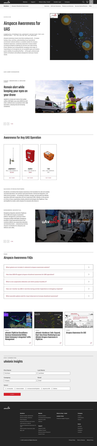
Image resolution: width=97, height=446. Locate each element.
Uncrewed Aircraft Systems (33, 388)
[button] (17, 6)
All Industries (10, 388)
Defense (55, 388)
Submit (12, 394)
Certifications (81, 417)
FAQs (90, 6)
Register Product (42, 430)
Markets (25, 2)
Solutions (22, 413)
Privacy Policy (72, 440)
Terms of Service (81, 440)
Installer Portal (60, 416)
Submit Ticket (41, 434)
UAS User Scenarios (56, 6)
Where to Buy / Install (44, 2)
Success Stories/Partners (81, 6)
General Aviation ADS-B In (26, 417)
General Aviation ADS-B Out (26, 415)
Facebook (80, 428)
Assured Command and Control (27, 421)
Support (33, 2)
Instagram (80, 430)
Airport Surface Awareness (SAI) (27, 428)
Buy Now (12, 178)
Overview (46, 6)
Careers (79, 415)
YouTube (80, 426)
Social (79, 424)
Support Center (41, 428)
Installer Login (57, 2)
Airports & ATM (46, 388)
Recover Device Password (44, 432)
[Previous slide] (5, 124)
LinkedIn (80, 432)
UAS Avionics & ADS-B (25, 423)
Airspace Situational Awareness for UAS (28, 426)
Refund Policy (90, 440)
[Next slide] (8, 124)
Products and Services (67, 6)
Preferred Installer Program (63, 418)
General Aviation (20, 388)
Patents (79, 419)
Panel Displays (23, 419)
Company (67, 2)
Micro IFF (22, 430)
